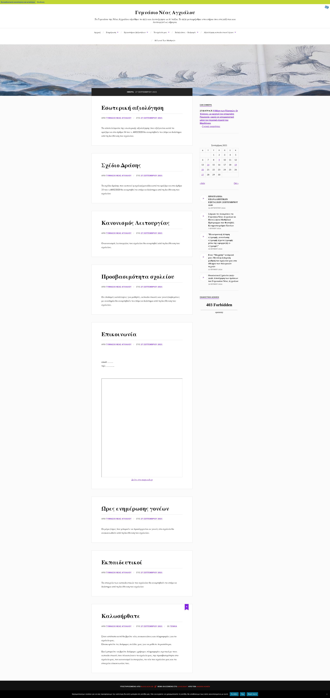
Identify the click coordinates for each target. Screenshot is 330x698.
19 (235, 165)
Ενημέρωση (111, 32)
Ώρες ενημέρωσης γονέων (135, 508)
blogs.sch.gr (147, 686)
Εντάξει (234, 694)
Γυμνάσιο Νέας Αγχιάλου (165, 12)
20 (202, 170)
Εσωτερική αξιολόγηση (132, 107)
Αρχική (97, 32)
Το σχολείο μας (160, 32)
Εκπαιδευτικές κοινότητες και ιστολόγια (18, 2)
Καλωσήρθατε (120, 615)
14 (208, 165)
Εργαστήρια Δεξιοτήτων (135, 32)
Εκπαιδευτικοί (121, 562)
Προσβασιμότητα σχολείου (137, 276)
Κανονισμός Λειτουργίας (135, 222)
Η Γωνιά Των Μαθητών (165, 40)
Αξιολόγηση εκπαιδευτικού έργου (219, 32)
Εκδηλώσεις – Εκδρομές (185, 32)
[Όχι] (326, 694)
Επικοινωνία (119, 334)
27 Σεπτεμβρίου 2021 (151, 118)
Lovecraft (183, 686)
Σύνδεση (40, 2)
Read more (252, 694)
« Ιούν (202, 183)
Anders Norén (203, 686)
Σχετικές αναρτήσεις (211, 126)
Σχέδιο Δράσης (121, 165)
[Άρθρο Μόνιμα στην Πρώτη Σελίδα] (187, 606)
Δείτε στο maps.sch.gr (142, 479)
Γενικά (173, 626)
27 (202, 175)
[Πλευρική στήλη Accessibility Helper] (327, 7)
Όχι (242, 694)
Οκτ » (236, 183)
